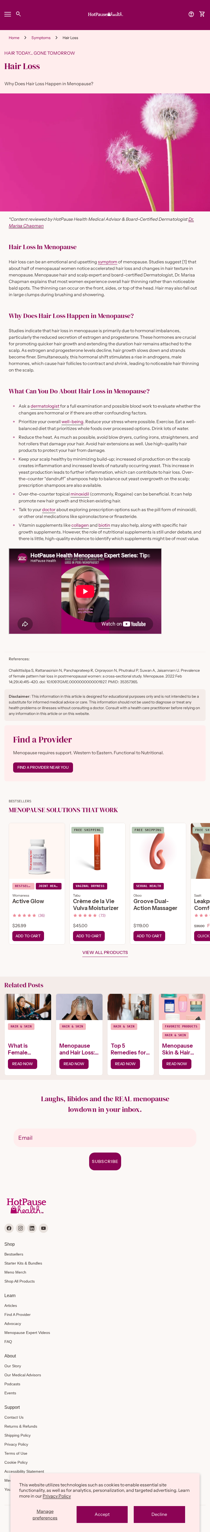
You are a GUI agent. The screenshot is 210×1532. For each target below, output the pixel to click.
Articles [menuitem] (10, 1305)
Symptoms (41, 37)
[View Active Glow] (37, 851)
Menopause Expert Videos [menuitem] (27, 1332)
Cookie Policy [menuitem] (16, 1462)
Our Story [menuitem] (12, 1366)
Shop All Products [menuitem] (19, 1281)
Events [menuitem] (10, 1393)
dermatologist (45, 406)
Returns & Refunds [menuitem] (20, 1426)
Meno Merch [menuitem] (15, 1272)
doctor (49, 509)
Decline (159, 1514)
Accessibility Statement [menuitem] (24, 1471)
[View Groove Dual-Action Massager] (158, 851)
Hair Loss (70, 37)
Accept (102, 1514)
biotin (104, 525)
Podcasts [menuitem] (12, 1384)
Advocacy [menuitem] (12, 1323)
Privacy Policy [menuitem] (16, 1444)
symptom (107, 261)
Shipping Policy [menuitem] (17, 1435)
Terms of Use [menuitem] (15, 1453)
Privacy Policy (57, 1496)
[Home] (105, 13)
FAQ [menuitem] (8, 1341)
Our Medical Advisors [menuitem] (22, 1375)
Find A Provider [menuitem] (17, 1314)
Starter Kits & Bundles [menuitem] (23, 1263)
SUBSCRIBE (105, 1161)
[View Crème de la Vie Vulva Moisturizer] (98, 851)
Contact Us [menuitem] (14, 1417)
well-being (72, 421)
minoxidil (80, 494)
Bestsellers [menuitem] (13, 1254)
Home (14, 37)
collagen (80, 525)
